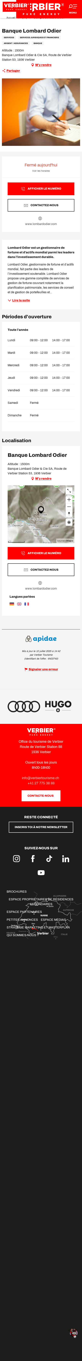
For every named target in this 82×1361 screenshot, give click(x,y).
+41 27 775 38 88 (41, 783)
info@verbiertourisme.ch (41, 778)
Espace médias (53, 919)
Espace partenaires (24, 911)
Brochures (17, 891)
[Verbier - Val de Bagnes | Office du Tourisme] (41, 9)
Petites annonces (22, 919)
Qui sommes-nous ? (23, 935)
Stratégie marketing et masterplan (38, 927)
